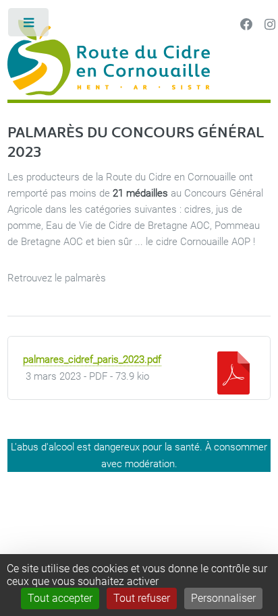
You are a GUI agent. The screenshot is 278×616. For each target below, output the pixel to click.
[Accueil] (139, 60)
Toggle (29, 25)
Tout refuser (141, 598)
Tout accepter (60, 598)
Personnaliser (223, 598)
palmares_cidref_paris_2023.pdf (92, 359)
